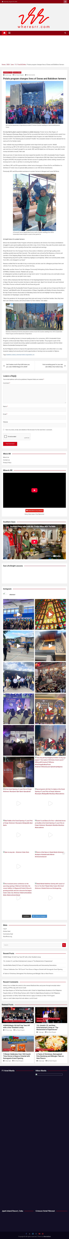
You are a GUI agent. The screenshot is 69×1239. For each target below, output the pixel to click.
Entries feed (6, 931)
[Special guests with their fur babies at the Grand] (50, 803)
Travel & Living (50, 1049)
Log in (5, 929)
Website (5, 422)
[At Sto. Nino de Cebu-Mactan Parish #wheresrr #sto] (50, 614)
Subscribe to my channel (35, 510)
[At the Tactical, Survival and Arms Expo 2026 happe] (50, 709)
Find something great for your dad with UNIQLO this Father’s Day (53, 366)
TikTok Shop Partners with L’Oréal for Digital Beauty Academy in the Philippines (38, 990)
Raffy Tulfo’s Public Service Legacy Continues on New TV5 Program (35, 995)
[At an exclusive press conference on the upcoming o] (18, 898)
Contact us (6, 460)
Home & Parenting (41, 1018)
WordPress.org (7, 936)
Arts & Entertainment (19, 1021)
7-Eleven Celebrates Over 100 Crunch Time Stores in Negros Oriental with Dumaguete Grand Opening (32, 969)
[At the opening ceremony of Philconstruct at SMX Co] (18, 614)
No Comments (31, 75)
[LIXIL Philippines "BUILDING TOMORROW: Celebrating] (50, 740)
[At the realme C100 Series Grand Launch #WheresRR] (18, 740)
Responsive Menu (65, 1)
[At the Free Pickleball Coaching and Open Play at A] (18, 646)
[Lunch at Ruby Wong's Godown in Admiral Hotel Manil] (50, 677)
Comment (6, 383)
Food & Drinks (17, 72)
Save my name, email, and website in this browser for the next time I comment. (29, 430)
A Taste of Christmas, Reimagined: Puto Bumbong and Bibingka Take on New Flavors (28, 973)
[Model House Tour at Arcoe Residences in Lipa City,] (50, 646)
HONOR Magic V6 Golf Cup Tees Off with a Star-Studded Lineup (22, 957)
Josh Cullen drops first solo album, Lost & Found (22, 998)
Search (64, 945)
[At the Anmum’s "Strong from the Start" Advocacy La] (18, 709)
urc (33, 354)
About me (6, 457)
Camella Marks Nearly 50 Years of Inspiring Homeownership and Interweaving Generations (29, 965)
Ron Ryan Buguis (19, 75)
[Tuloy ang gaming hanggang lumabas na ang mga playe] (50, 772)
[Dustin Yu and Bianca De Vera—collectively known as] (50, 835)
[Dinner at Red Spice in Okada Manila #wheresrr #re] (50, 866)
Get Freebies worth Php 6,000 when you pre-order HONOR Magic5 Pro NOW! (18, 366)
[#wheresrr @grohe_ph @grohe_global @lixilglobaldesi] (18, 772)
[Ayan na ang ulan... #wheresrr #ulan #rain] (18, 866)
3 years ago (8, 75)
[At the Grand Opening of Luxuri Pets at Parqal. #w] (18, 803)
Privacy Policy (7, 462)
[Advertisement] (34, 50)
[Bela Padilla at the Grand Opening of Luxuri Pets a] (18, 835)
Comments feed (8, 934)
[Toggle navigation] (9, 33)
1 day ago (41, 1032)
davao (14, 354)
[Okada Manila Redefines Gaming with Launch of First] (50, 898)
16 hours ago (8, 1030)
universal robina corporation (24, 354)
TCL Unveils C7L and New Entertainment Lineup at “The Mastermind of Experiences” (28, 961)
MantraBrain (47, 1236)
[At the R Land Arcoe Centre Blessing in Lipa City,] (18, 677)
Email (5, 414)
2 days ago (8, 1061)
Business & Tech (8, 72)
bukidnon (9, 354)
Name (5, 406)
